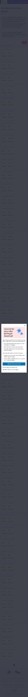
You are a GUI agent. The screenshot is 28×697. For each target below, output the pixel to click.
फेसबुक (12, 369)
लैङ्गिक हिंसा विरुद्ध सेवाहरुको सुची (14, 364)
